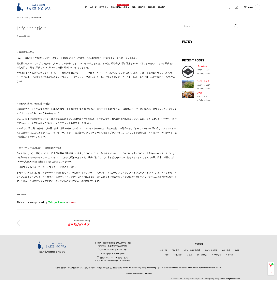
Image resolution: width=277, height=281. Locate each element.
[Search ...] (228, 7)
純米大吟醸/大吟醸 (192, 250)
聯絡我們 (161, 7)
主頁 (85, 7)
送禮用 (189, 254)
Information (201, 66)
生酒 (237, 250)
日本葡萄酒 (216, 254)
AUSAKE (148, 273)
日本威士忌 (202, 254)
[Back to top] (271, 272)
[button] (236, 26)
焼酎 (167, 254)
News (72, 202)
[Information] (188, 71)
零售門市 (141, 7)
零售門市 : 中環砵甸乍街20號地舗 (112, 246)
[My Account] (236, 7)
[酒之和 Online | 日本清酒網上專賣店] (34, 7)
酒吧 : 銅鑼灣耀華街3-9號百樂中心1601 (114, 243)
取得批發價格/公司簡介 (120, 7)
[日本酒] (188, 94)
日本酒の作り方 (78, 224)
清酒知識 (151, 7)
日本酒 (199, 93)
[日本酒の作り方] (188, 84)
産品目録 (102, 7)
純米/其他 (226, 250)
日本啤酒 (229, 254)
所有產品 (175, 250)
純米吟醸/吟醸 (211, 250)
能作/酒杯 (178, 254)
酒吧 (133, 7)
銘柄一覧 (93, 7)
